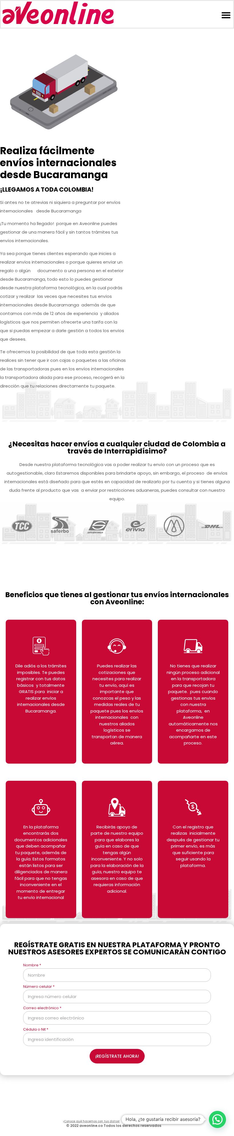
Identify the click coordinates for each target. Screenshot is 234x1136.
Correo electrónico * (42, 1008)
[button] (226, 15)
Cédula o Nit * (35, 1029)
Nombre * (32, 965)
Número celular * (39, 987)
